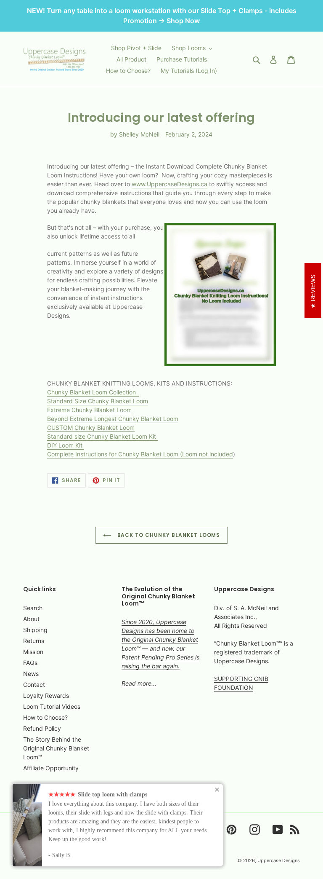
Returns (33, 640)
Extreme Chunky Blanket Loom (89, 409)
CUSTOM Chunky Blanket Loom (91, 427)
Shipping (35, 629)
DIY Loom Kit (65, 445)
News (31, 673)
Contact (34, 684)
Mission (33, 651)
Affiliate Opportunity (51, 768)
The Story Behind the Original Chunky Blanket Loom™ (56, 748)
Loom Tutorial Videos (51, 706)
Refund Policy (42, 728)
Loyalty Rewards (46, 695)
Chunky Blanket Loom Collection (92, 392)
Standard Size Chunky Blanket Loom (97, 401)
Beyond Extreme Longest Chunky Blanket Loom (112, 418)
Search (32, 607)
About (31, 618)
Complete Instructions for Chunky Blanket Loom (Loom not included (140, 454)
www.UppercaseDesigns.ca (169, 184)
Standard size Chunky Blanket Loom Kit (102, 436)
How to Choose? (45, 717)
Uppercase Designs (278, 860)
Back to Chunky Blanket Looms (168, 535)
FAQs (30, 662)
